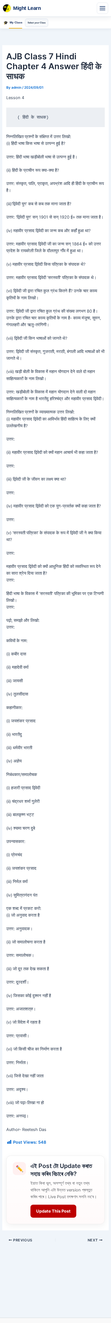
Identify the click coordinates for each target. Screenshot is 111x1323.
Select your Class (37, 22)
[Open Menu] (102, 8)
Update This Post (53, 1211)
